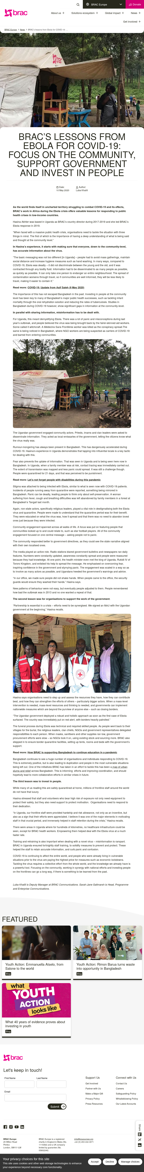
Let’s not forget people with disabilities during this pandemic (64, 480)
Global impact (113, 13)
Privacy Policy (93, 1098)
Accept (95, 1161)
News (134, 13)
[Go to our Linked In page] (22, 1127)
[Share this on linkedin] (140, 1134)
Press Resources (94, 1103)
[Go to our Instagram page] (11, 1127)
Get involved (130, 21)
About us (56, 13)
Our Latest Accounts (126, 1103)
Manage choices (130, 1161)
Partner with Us (93, 1088)
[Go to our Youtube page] (17, 1127)
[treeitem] (66, 13)
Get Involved (92, 1083)
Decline (110, 1161)
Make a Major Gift (94, 1093)
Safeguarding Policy (126, 1093)
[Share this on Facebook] (140, 1145)
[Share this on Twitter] (140, 1140)
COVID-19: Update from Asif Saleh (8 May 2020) (56, 287)
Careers (120, 1088)
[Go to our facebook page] (5, 1127)
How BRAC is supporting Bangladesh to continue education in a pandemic (72, 752)
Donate (136, 4)
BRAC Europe (99, 4)
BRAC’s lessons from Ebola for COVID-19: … (48, 29)
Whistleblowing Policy (127, 1098)
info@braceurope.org (83, 1139)
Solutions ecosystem (83, 13)
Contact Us (121, 1083)
